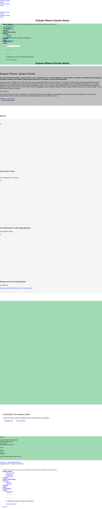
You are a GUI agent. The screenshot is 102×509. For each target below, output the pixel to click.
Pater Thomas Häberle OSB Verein (10, 456)
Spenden (8, 37)
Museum (8, 35)
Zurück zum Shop (11, 60)
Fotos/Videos (7, 41)
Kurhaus (5, 477)
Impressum (3, 462)
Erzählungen (10, 29)
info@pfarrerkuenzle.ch (7, 444)
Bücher (2, 450)
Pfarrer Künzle (7, 24)
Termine (5, 38)
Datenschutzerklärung (14, 462)
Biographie (9, 27)
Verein (5, 43)
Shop (4, 40)
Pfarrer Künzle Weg (9, 32)
